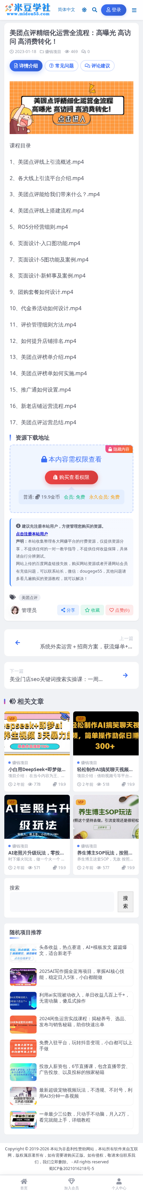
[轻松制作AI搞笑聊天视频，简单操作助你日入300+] (106, 733)
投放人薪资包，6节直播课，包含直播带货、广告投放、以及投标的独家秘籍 (84, 1069)
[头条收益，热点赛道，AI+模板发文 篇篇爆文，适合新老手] (23, 953)
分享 (71, 610)
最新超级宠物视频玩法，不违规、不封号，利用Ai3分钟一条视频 (85, 1093)
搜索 (15, 887)
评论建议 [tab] (100, 65)
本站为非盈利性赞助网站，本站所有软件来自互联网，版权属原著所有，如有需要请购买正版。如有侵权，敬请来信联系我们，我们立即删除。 (73, 1155)
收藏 (95, 610)
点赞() (122, 610)
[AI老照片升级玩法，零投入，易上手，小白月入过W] (37, 816)
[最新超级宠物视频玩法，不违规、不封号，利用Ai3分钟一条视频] (23, 1096)
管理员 (29, 610)
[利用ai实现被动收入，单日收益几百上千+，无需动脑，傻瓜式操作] (23, 1001)
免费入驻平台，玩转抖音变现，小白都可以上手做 (85, 1045)
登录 (116, 9)
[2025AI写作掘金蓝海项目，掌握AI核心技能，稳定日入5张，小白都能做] (23, 977)
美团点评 (30, 597)
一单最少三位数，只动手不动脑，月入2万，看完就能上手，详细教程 (84, 1117)
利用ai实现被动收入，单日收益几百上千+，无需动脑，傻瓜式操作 (84, 998)
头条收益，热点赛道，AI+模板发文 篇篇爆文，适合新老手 (83, 950)
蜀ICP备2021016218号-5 (71, 1168)
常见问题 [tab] (64, 65)
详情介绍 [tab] (28, 65)
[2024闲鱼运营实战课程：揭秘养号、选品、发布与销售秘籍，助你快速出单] (23, 1024)
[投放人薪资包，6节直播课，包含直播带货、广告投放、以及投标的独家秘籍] (23, 1072)
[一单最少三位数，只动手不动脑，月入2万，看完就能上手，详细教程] (23, 1120)
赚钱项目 (53, 51)
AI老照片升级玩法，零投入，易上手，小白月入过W (36, 855)
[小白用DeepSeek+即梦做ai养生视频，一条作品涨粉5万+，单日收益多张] (37, 733)
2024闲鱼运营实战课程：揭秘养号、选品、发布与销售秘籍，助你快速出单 (84, 1021)
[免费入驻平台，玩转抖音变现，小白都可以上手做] (23, 1048)
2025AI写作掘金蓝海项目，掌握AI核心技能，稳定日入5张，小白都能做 (81, 974)
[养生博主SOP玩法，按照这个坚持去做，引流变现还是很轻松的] (106, 816)
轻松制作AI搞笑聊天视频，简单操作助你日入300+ (105, 772)
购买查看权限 (74, 477)
